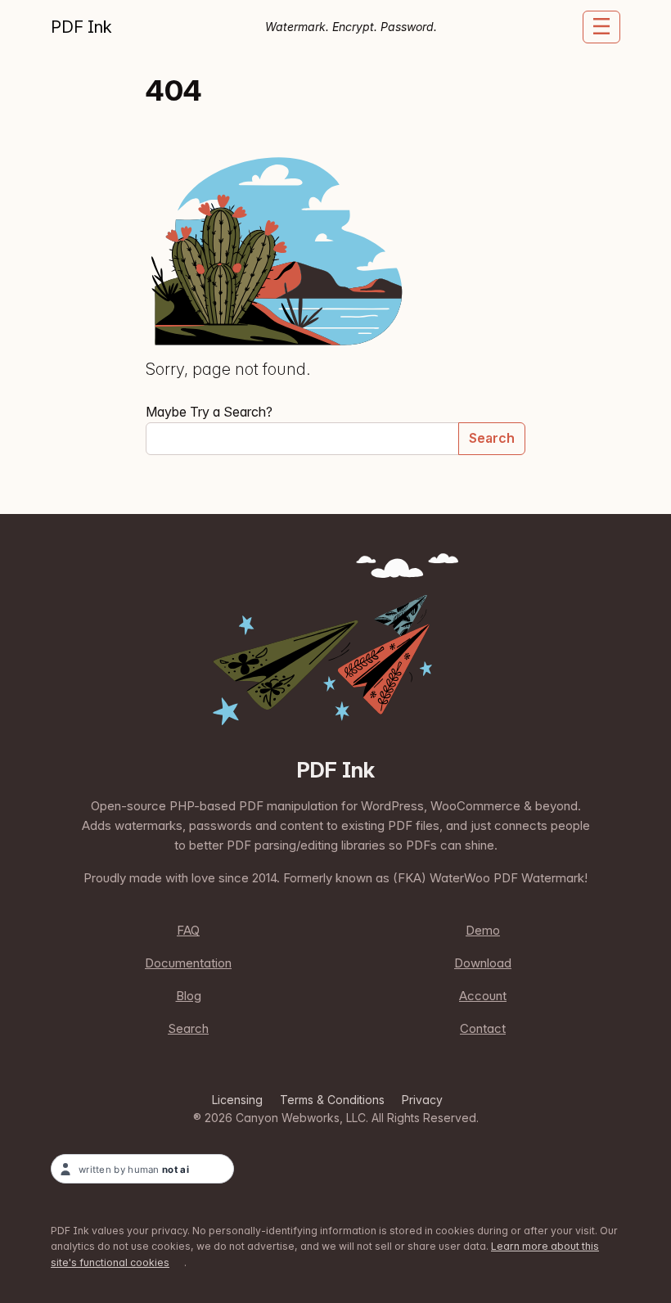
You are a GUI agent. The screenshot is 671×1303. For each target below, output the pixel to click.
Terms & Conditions (332, 1100)
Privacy (422, 1100)
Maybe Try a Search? (209, 412)
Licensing (237, 1100)
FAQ (188, 930)
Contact (483, 1028)
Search (492, 438)
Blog (188, 995)
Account (483, 995)
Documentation (188, 963)
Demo (483, 930)
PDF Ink (81, 27)
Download (482, 963)
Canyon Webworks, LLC (301, 1118)
